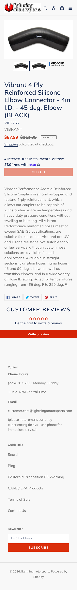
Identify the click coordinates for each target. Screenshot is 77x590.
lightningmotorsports (35, 571)
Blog (11, 465)
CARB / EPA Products (25, 488)
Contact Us (17, 510)
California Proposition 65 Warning (36, 477)
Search (14, 454)
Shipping (11, 144)
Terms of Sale (19, 499)
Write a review (39, 334)
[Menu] (70, 7)
